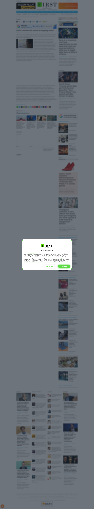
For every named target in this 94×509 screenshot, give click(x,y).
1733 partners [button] (32, 253)
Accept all (64, 266)
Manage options (50, 266)
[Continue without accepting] (69, 241)
